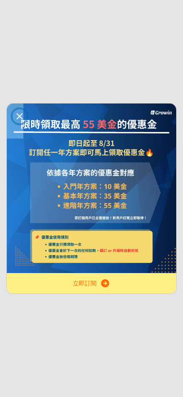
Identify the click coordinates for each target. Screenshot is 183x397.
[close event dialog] (19, 116)
